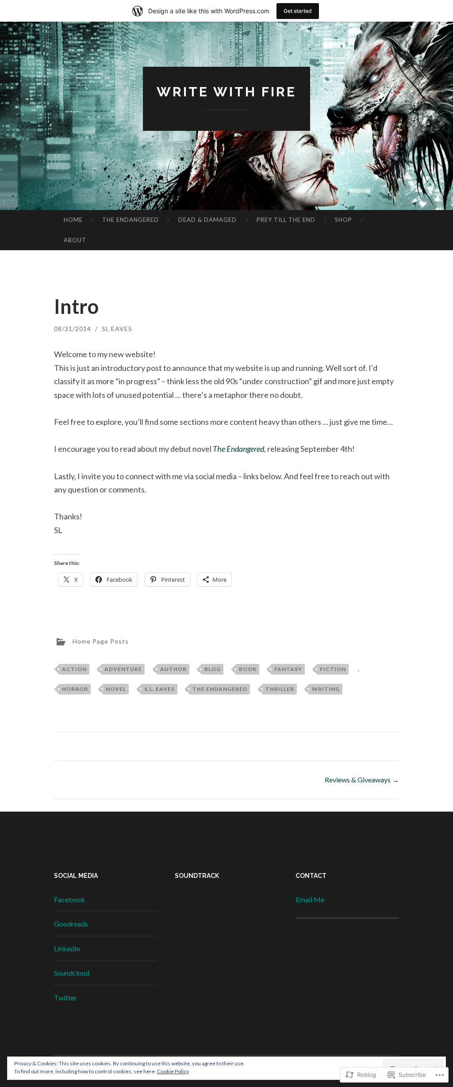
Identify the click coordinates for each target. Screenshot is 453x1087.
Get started (298, 11)
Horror (75, 689)
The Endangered (130, 219)
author (173, 669)
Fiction (333, 669)
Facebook (69, 899)
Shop (343, 219)
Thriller (279, 689)
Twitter (65, 997)
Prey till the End (286, 219)
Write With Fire (226, 91)
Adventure (123, 669)
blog (212, 669)
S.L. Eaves (159, 689)
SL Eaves (117, 328)
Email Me (310, 899)
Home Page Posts (101, 641)
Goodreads (71, 923)
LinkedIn (67, 948)
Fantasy (288, 669)
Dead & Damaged (207, 219)
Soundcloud (71, 973)
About (75, 240)
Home (73, 219)
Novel (116, 689)
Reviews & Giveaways (362, 779)
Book (248, 669)
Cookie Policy (173, 1071)
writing (326, 689)
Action (74, 669)
